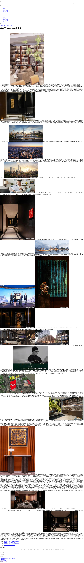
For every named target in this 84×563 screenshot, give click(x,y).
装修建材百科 (5, 11)
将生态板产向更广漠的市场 (9, 542)
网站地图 (3, 559)
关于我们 (4, 9)
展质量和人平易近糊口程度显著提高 (11, 541)
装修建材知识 (5, 10)
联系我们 (4, 12)
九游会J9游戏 (3, 25)
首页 (4, 8)
